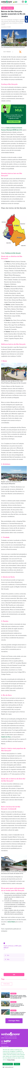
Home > (4, 8)
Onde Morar (9, 8)
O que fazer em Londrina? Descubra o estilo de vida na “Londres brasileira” (17, 1005)
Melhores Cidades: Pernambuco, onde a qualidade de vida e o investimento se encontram (18, 1013)
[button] (8, 1067)
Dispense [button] (17, 1064)
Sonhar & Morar (6, 2)
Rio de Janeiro (7, 983)
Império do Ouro (6, 737)
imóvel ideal (11, 921)
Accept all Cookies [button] (8, 1064)
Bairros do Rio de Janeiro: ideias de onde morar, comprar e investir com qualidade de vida (18, 997)
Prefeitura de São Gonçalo (13, 253)
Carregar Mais (14, 1021)
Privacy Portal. (11, 1059)
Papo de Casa (4, 1046)
